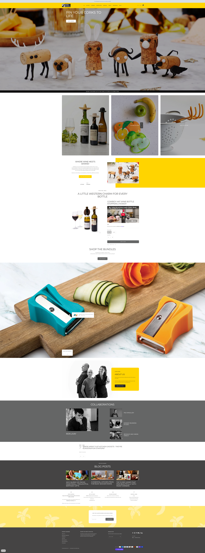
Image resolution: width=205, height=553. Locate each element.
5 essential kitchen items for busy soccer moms (102, 483)
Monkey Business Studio (130, 423)
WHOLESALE (115, 5)
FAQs (134, 495)
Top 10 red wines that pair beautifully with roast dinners (126, 484)
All (84, 5)
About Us (63, 533)
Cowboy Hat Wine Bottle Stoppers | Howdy (120, 202)
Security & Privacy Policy (134, 498)
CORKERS (93, 5)
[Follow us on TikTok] (140, 532)
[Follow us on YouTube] (138, 532)
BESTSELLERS (99, 5)
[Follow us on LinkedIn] (141, 532)
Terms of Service (64, 541)
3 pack (114, 232)
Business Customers (65, 535)
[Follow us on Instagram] (134, 532)
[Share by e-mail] (115, 244)
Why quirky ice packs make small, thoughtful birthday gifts (77, 484)
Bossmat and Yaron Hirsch (131, 434)
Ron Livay (71, 434)
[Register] (120, 536)
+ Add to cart (83, 315)
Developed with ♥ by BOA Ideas (74, 548)
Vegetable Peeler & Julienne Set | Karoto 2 (86, 314)
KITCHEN (88, 5)
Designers (63, 536)
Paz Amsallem (129, 412)
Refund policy (64, 539)
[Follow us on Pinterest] (136, 532)
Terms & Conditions (134, 500)
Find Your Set (102, 258)
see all (69, 53)
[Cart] (142, 5)
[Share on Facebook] (110, 244)
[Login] (140, 5)
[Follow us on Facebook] (132, 532)
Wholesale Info (92, 500)
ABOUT (110, 5)
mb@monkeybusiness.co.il (93, 495)
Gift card (63, 538)
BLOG (120, 5)
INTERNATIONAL (137, 537)
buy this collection (85, 176)
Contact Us (92, 498)
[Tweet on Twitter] (113, 244)
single (109, 232)
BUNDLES (105, 5)
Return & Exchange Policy (133, 497)
